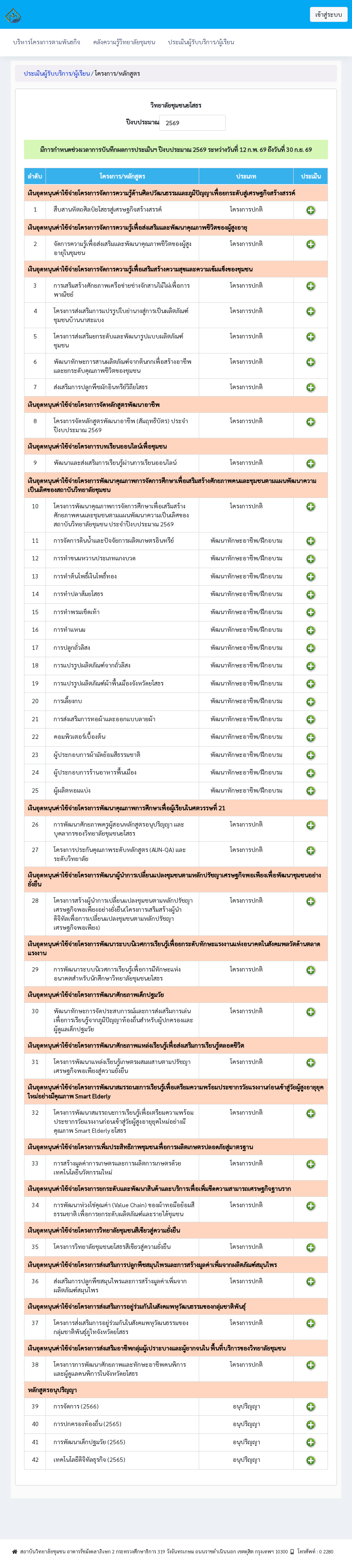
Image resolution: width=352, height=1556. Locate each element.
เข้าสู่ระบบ (329, 14)
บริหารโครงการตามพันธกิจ (46, 42)
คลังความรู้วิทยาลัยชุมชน (124, 42)
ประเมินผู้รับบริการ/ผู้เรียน (201, 42)
